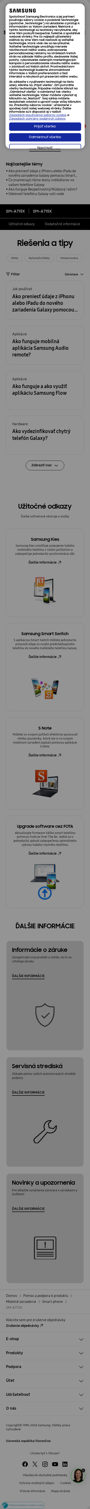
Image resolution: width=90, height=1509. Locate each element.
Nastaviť (45, 148)
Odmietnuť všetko (45, 137)
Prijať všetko (45, 126)
